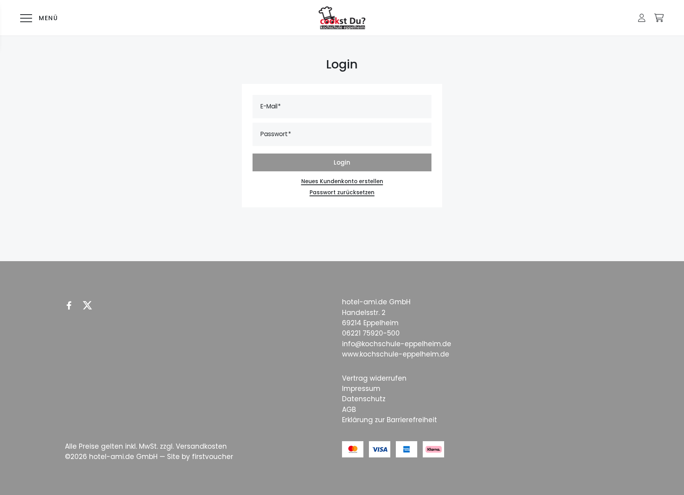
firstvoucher (212, 456)
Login (342, 162)
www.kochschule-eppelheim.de (395, 354)
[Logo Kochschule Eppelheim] (342, 18)
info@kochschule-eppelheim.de (396, 344)
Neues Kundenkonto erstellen (342, 181)
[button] (642, 18)
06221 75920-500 (371, 333)
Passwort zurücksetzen (342, 192)
